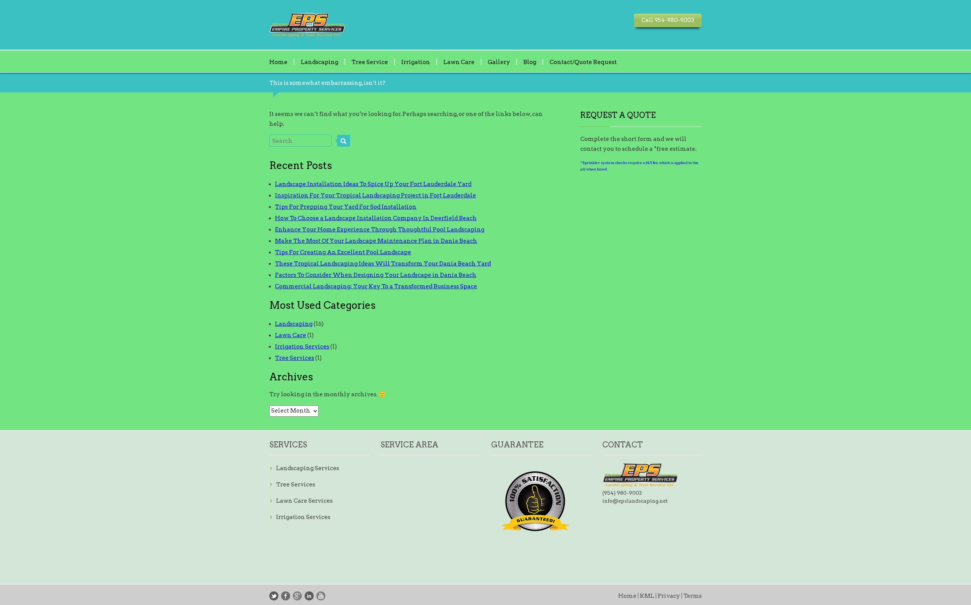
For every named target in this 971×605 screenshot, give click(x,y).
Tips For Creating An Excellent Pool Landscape (343, 252)
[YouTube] (320, 595)
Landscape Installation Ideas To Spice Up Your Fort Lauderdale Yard (373, 184)
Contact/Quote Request (583, 61)
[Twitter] (273, 595)
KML (647, 595)
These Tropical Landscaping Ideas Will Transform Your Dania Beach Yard (383, 263)
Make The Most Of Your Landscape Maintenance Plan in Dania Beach (376, 241)
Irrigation (415, 61)
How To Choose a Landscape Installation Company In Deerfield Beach (376, 218)
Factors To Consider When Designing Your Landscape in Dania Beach (375, 275)
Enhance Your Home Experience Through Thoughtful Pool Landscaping (379, 229)
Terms (692, 595)
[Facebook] (285, 595)
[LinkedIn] (309, 595)
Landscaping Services (307, 468)
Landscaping (319, 61)
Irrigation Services (302, 346)
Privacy (669, 595)
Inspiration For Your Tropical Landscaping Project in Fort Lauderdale (375, 195)
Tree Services (294, 358)
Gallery (499, 61)
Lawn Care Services (304, 500)
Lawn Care (459, 61)
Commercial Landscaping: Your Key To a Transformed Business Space (376, 286)
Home (278, 61)
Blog (529, 61)
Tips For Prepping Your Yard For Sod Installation (345, 206)
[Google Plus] (297, 595)
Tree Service (370, 61)
